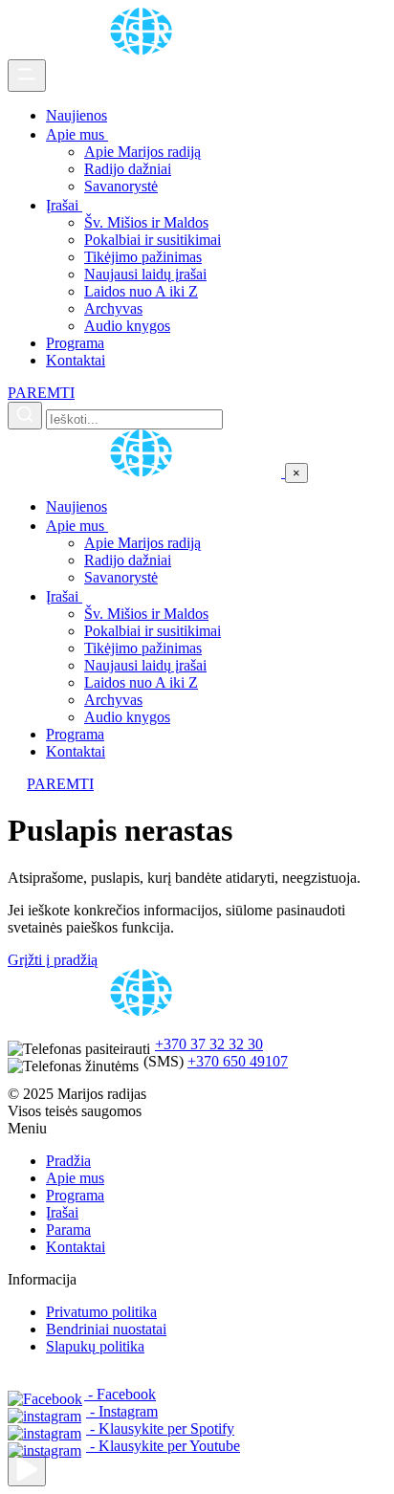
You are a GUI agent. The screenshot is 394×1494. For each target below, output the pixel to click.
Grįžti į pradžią (53, 960)
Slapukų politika (95, 1346)
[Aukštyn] (27, 1470)
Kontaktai (75, 360)
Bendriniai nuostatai (106, 1329)
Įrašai (64, 205)
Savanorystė (121, 186)
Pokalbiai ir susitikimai (152, 239)
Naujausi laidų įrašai (145, 274)
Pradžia (68, 1161)
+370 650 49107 (237, 1061)
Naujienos (76, 115)
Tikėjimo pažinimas (143, 257)
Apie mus (77, 134)
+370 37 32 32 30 (209, 1044)
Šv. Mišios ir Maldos (146, 222)
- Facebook (120, 1394)
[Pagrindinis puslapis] (144, 50)
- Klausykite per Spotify (160, 1428)
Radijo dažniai (127, 169)
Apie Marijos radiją (142, 151)
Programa (75, 343)
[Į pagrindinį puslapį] (146, 472)
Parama (68, 1229)
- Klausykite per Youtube (163, 1446)
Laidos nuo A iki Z (141, 291)
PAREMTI (41, 392)
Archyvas (113, 308)
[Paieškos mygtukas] (25, 415)
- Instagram (122, 1411)
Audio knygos (127, 326)
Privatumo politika (101, 1312)
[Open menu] (27, 75)
